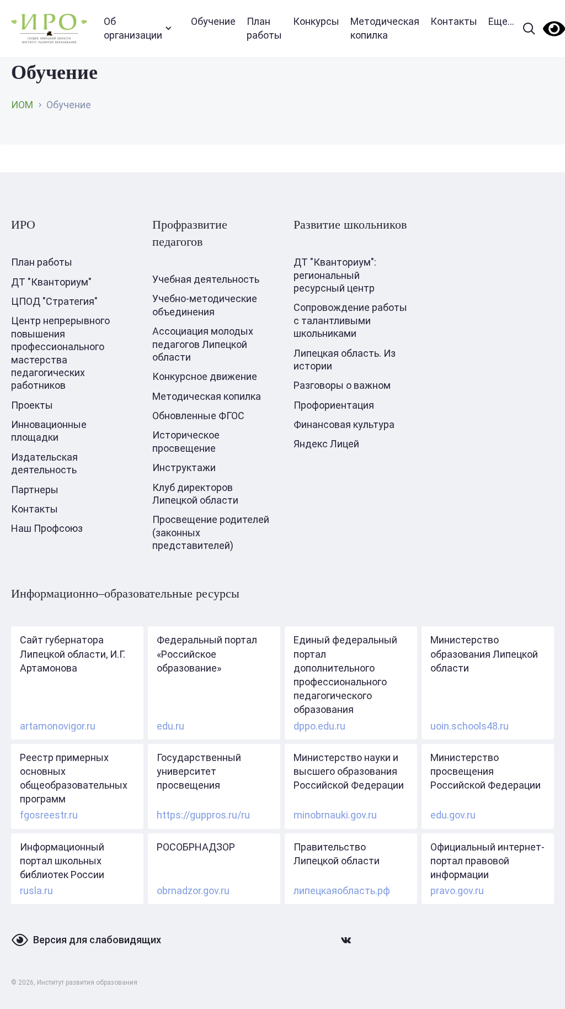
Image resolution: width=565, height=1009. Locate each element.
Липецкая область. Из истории (345, 359)
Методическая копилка (384, 28)
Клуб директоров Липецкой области (195, 494)
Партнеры (34, 489)
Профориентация (334, 405)
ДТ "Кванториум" (51, 282)
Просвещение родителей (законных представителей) (210, 532)
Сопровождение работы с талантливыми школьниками (350, 320)
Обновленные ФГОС (198, 415)
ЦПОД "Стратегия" (54, 301)
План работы (264, 28)
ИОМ (22, 104)
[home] (49, 28)
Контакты (453, 21)
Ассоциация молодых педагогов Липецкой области (202, 344)
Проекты (32, 405)
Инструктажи (184, 467)
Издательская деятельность (44, 463)
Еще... (501, 21)
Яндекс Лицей (326, 444)
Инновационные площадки (49, 431)
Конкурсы (316, 21)
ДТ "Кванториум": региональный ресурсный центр (335, 275)
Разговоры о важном (342, 385)
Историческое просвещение (186, 441)
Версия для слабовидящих (97, 939)
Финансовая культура (344, 424)
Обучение (213, 21)
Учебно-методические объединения (204, 305)
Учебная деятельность (205, 279)
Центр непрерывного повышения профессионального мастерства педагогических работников (60, 353)
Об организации (133, 28)
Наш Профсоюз (47, 528)
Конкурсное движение (204, 376)
